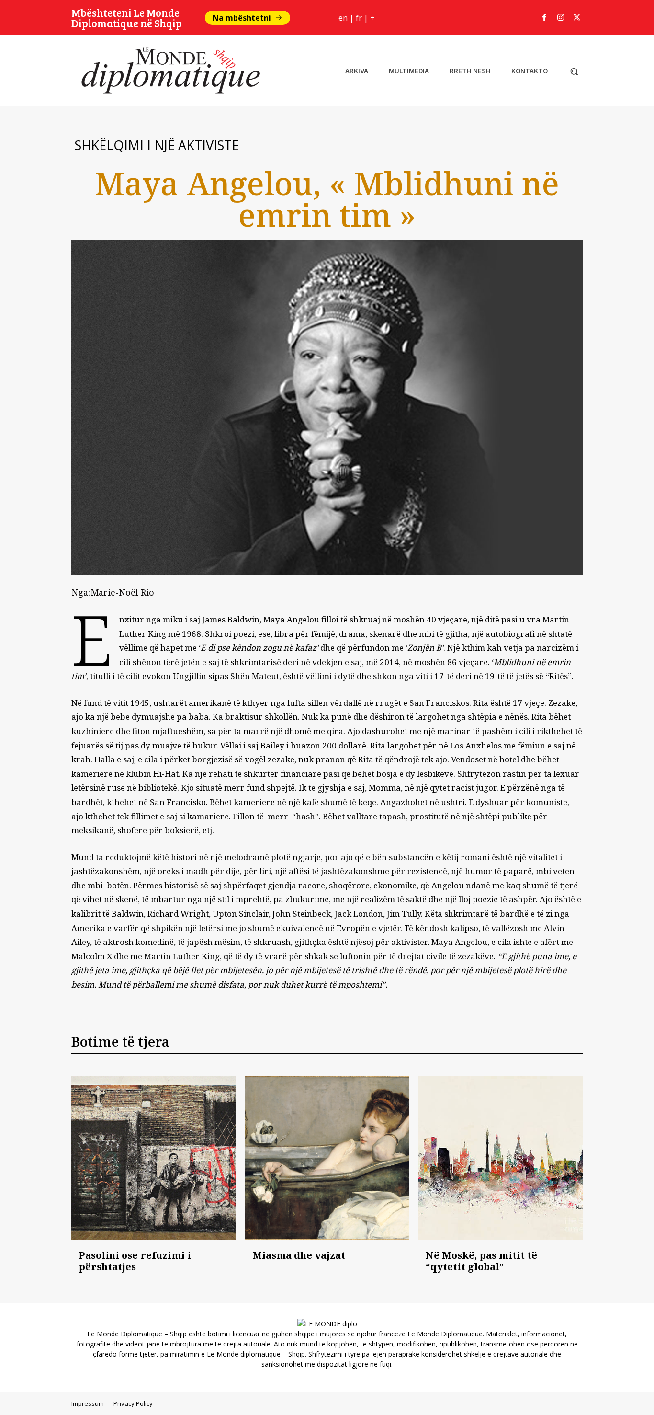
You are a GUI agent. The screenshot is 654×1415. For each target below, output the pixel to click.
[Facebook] (544, 17)
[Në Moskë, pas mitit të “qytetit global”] (500, 1158)
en (343, 17)
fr (359, 17)
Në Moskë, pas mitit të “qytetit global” (481, 1261)
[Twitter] (577, 17)
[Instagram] (560, 17)
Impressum (87, 1403)
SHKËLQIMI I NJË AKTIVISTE (157, 145)
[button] (574, 71)
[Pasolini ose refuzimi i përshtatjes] (153, 1158)
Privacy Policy (133, 1403)
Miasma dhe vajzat (298, 1255)
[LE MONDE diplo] (167, 70)
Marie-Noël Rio (122, 592)
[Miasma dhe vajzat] (327, 1158)
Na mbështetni (242, 17)
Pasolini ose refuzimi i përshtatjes (135, 1261)
